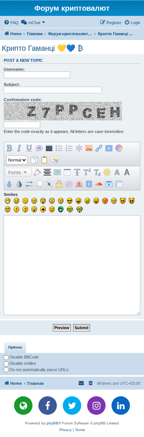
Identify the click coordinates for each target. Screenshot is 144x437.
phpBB (52, 423)
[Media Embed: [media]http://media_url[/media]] (108, 148)
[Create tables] (118, 184)
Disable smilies (22, 363)
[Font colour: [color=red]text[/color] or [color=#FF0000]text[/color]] (118, 148)
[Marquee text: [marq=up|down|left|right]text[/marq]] (39, 184)
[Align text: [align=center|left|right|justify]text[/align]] (47, 172)
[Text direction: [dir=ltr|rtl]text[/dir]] (29, 184)
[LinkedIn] (121, 405)
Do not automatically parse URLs (38, 369)
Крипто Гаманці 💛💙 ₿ (42, 48)
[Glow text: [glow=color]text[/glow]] (107, 172)
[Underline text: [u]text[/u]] (29, 148)
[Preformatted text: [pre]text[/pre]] (67, 172)
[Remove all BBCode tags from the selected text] (54, 160)
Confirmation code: (23, 99)
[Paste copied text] (44, 160)
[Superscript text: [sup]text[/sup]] (87, 172)
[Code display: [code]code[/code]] (49, 148)
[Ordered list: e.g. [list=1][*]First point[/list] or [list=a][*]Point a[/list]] (69, 148)
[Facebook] (47, 405)
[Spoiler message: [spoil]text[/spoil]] (49, 184)
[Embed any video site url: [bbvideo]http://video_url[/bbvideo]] (108, 184)
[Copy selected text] (34, 160)
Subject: (12, 84)
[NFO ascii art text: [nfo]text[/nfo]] (89, 184)
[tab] (15, 348)
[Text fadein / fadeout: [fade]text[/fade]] (19, 184)
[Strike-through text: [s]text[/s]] (77, 172)
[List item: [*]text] (79, 148)
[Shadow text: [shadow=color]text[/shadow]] (117, 172)
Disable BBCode (23, 357)
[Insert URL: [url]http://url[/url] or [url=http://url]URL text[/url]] (99, 148)
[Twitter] (72, 405)
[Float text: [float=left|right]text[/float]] (57, 172)
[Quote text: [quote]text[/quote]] (39, 148)
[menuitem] (11, 22)
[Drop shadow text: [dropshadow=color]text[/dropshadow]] (127, 172)
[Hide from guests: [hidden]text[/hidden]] (59, 184)
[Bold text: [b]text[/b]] (9, 148)
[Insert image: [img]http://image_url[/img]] (89, 148)
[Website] (23, 405)
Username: (14, 69)
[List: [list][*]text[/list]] (59, 148)
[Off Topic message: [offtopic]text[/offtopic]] (69, 184)
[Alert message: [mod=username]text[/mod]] (79, 184)
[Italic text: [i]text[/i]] (19, 148)
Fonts (15, 172)
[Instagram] (96, 405)
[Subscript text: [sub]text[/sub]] (97, 172)
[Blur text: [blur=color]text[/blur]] (9, 184)
